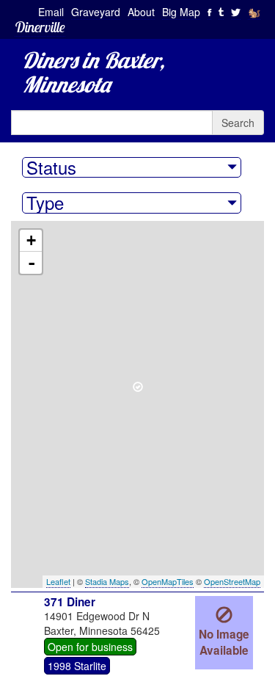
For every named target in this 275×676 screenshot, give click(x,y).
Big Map (181, 11)
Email (51, 11)
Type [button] (45, 202)
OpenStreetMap (232, 581)
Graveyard (95, 11)
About (141, 11)
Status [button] (51, 167)
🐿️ (254, 11)
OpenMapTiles (168, 581)
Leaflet (58, 581)
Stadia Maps (107, 581)
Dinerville (40, 27)
